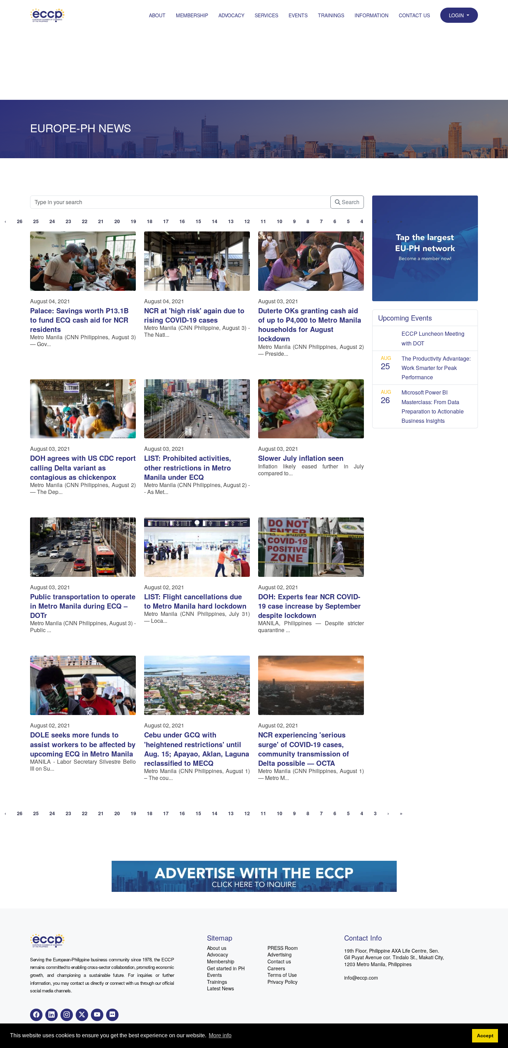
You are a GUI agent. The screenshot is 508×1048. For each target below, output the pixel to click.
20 (117, 221)
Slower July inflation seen (301, 458)
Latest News (220, 988)
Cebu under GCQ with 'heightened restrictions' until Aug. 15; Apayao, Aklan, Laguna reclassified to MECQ (196, 749)
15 (198, 221)
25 (36, 221)
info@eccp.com (361, 977)
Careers (276, 968)
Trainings (331, 15)
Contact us (279, 961)
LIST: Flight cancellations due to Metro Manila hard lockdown (195, 601)
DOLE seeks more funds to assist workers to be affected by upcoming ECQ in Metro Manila (82, 744)
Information (371, 15)
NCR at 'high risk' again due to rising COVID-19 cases (194, 315)
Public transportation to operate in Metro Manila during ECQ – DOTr (82, 605)
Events (298, 15)
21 (101, 221)
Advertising (279, 954)
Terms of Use (282, 975)
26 (19, 221)
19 (133, 221)
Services (266, 15)
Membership (192, 15)
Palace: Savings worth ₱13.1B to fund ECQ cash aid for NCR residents (79, 319)
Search (349, 202)
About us (216, 948)
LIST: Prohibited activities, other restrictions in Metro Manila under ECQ (187, 467)
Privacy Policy (282, 982)
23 (68, 221)
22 (84, 221)
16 (182, 221)
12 (247, 221)
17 (166, 221)
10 (279, 221)
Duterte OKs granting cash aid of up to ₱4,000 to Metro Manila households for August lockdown (309, 324)
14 (214, 221)
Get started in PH (226, 968)
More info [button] (220, 1035)
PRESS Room (282, 948)
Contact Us (414, 15)
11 (263, 221)
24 (52, 221)
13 (231, 221)
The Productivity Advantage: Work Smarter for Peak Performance (436, 367)
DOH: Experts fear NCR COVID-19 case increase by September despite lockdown (309, 605)
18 (149, 221)
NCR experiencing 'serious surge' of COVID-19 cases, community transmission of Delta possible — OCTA (303, 749)
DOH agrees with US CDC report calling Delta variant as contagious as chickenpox (83, 467)
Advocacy (231, 15)
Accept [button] (485, 1035)
